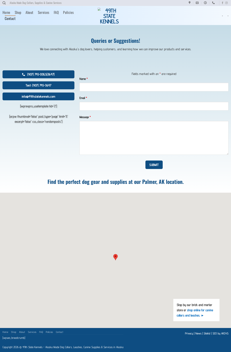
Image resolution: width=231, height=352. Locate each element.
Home (6, 12)
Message (85, 117)
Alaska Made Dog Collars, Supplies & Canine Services (36, 3)
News (198, 333)
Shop (18, 12)
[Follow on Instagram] (226, 3)
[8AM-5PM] (205, 2)
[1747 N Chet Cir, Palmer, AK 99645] (190, 2)
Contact (10, 18)
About (29, 12)
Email (83, 98)
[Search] (4, 3)
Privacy (189, 333)
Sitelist (207, 333)
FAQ (56, 12)
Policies (68, 12)
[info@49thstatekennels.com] (197, 2)
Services (43, 12)
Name (83, 79)
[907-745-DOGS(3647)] (214, 2)
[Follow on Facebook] (222, 3)
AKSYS (224, 333)
